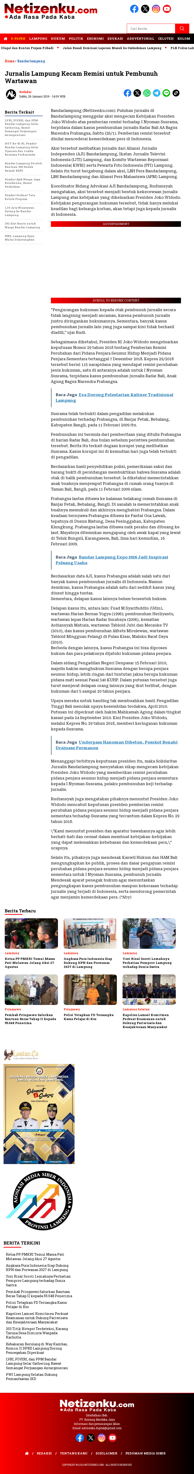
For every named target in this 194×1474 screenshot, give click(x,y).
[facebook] (135, 12)
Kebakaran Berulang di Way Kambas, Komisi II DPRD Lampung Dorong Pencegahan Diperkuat (37, 1348)
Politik (76, 38)
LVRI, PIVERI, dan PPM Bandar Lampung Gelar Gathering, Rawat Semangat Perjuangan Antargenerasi (37, 1363)
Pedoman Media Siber (145, 1453)
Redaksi (25, 92)
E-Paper (18, 38)
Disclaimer (106, 1453)
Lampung (38, 38)
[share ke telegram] (158, 95)
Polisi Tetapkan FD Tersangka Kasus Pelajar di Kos (36, 1304)
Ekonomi (95, 38)
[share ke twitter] (138, 95)
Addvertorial (140, 38)
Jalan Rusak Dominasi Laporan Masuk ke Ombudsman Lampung (95, 48)
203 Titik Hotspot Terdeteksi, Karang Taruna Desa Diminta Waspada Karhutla (37, 1332)
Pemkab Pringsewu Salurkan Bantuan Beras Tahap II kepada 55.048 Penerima (39, 1293)
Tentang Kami (74, 1453)
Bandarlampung (31, 61)
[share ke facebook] (128, 95)
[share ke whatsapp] (148, 95)
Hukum (58, 38)
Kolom (183, 38)
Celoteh (166, 38)
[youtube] (168, 12)
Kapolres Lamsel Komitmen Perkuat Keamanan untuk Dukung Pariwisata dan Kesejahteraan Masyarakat (37, 1317)
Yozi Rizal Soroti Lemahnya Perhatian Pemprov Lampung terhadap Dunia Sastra (38, 1280)
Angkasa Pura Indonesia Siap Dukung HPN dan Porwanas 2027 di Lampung (37, 1267)
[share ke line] (167, 95)
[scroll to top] (184, 1466)
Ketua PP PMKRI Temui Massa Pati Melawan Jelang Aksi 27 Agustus (35, 1256)
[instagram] (157, 12)
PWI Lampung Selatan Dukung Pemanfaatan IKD (31, 1376)
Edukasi (115, 38)
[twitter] (146, 12)
